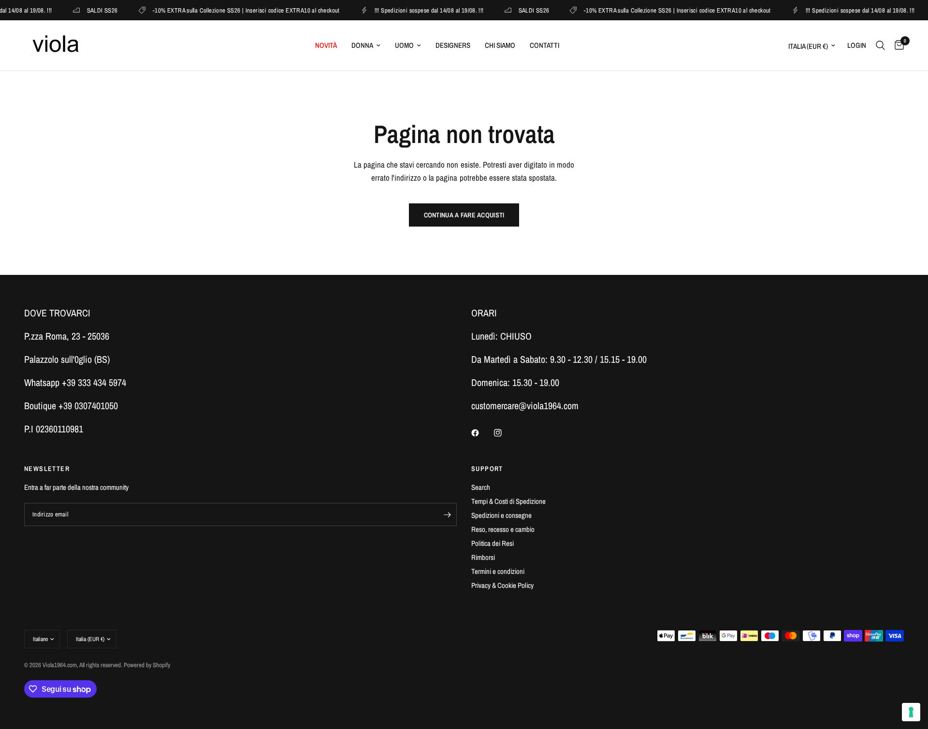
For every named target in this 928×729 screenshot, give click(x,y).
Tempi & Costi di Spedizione (508, 501)
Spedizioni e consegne (501, 515)
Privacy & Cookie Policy (502, 585)
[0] (897, 45)
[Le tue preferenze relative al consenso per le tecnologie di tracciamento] (911, 712)
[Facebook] (482, 432)
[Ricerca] (880, 45)
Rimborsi (483, 557)
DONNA (362, 45)
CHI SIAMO (500, 45)
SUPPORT (487, 468)
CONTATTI (544, 45)
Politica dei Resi (492, 543)
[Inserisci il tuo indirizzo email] (447, 514)
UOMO (404, 45)
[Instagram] (504, 432)
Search (480, 487)
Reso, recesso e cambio (503, 529)
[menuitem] (326, 45)
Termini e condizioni (497, 571)
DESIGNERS (452, 45)
